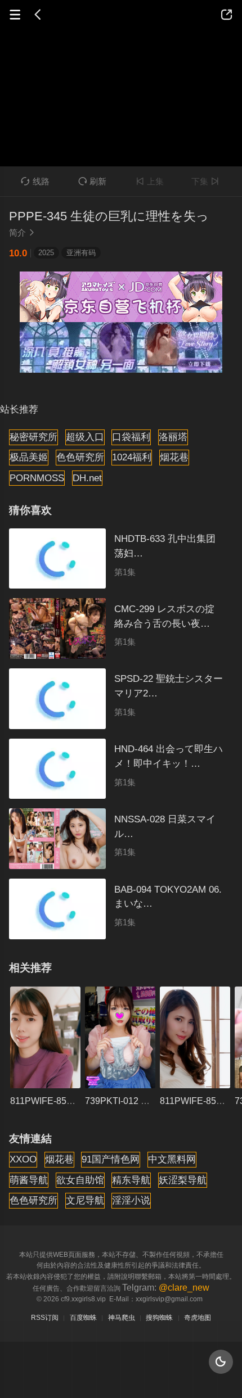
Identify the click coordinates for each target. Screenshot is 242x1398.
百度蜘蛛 (83, 1318)
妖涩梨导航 (183, 1180)
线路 (35, 181)
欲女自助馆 (80, 1180)
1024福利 (131, 457)
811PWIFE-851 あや (51, 1101)
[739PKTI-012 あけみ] (120, 1037)
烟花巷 (174, 457)
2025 (46, 252)
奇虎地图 (197, 1318)
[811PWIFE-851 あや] (45, 1037)
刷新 (92, 181)
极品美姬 (29, 457)
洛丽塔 (173, 436)
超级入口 (85, 436)
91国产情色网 (111, 1159)
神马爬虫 (121, 1318)
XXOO (23, 1159)
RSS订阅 (45, 1318)
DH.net (87, 477)
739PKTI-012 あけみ (126, 1101)
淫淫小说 (131, 1200)
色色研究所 (80, 457)
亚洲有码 (81, 252)
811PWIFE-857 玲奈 (200, 1101)
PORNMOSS (37, 477)
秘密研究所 (33, 436)
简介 (22, 232)
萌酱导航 (29, 1180)
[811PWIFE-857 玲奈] (195, 1037)
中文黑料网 (172, 1159)
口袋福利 (131, 436)
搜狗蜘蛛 (159, 1318)
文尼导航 (85, 1200)
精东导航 (131, 1180)
